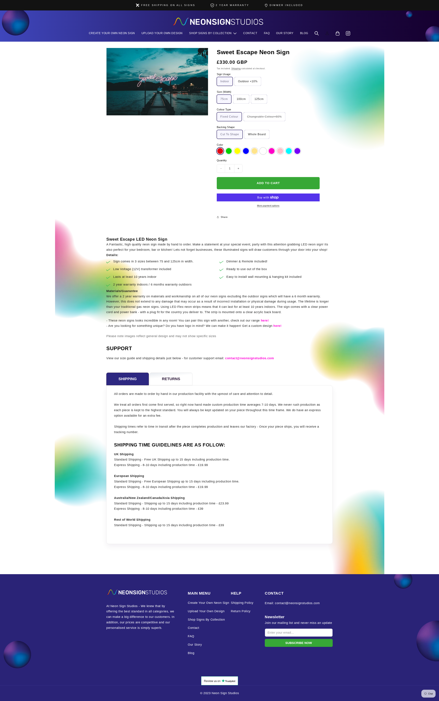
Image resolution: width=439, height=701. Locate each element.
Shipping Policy (242, 603)
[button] (213, 33)
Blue (245, 151)
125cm (259, 99)
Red (220, 151)
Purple (297, 151)
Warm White (254, 151)
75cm (224, 99)
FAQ (191, 636)
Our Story (195, 644)
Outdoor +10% (248, 81)
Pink (280, 151)
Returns (171, 379)
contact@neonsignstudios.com (249, 358)
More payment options (268, 205)
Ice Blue (288, 151)
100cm (241, 99)
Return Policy (241, 611)
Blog (191, 653)
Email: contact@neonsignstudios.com (292, 603)
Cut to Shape (229, 134)
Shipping (236, 68)
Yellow (237, 151)
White (263, 151)
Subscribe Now (298, 643)
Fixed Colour (229, 116)
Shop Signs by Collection (206, 619)
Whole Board (257, 134)
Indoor (224, 81)
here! (265, 320)
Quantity (222, 160)
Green (228, 151)
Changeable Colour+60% (266, 118)
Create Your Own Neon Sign (208, 603)
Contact (193, 628)
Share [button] (224, 217)
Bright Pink (271, 151)
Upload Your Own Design (206, 611)
